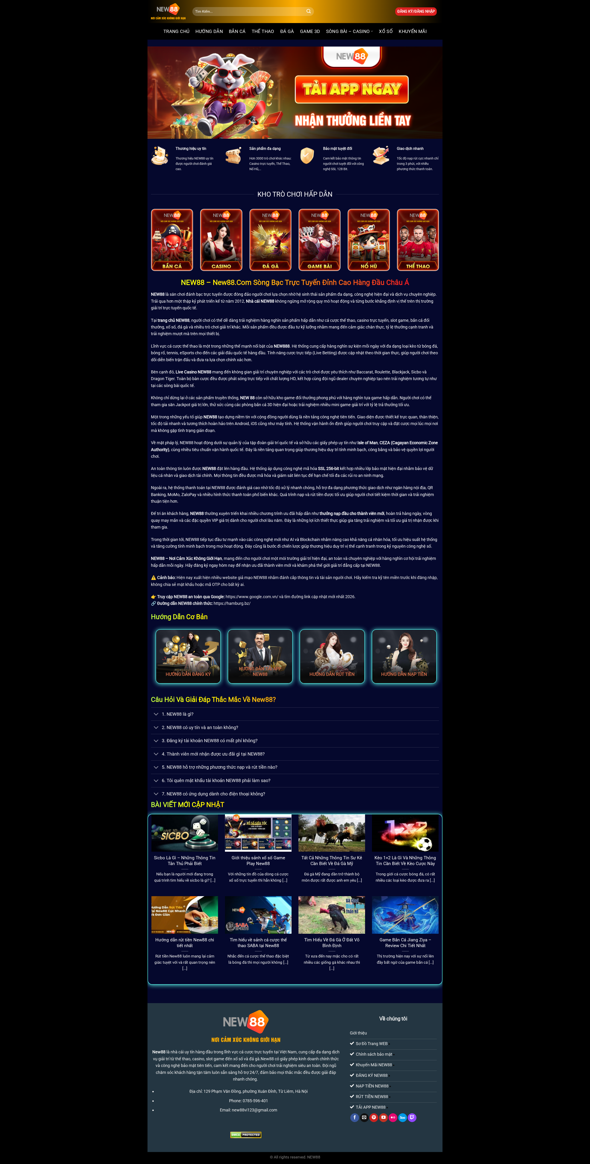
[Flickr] (393, 1117)
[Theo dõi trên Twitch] (412, 1117)
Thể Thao (263, 31)
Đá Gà (287, 31)
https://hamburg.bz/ (232, 603)
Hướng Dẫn (209, 31)
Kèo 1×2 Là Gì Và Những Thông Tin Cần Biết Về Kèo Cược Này (405, 860)
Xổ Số (386, 31)
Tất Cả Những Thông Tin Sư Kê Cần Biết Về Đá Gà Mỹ (331, 860)
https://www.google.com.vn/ (252, 596)
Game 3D (310, 31)
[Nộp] (308, 11)
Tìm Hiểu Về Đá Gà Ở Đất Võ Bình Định (332, 942)
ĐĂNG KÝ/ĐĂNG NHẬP (416, 11)
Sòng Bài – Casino (348, 31)
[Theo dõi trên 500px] (402, 1117)
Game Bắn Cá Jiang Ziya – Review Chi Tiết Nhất (405, 942)
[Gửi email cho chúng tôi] (364, 1117)
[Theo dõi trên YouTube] (383, 1117)
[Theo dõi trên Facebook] (354, 1117)
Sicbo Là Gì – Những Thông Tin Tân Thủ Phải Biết (184, 860)
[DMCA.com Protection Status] (245, 1134)
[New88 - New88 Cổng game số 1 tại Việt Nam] (168, 11)
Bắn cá (237, 31)
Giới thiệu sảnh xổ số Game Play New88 (258, 860)
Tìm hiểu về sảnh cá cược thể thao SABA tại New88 (258, 942)
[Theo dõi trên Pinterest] (373, 1117)
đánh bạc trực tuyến (204, 294)
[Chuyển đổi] (156, 714)
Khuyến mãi (413, 31)
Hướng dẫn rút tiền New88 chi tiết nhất (184, 942)
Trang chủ (176, 31)
